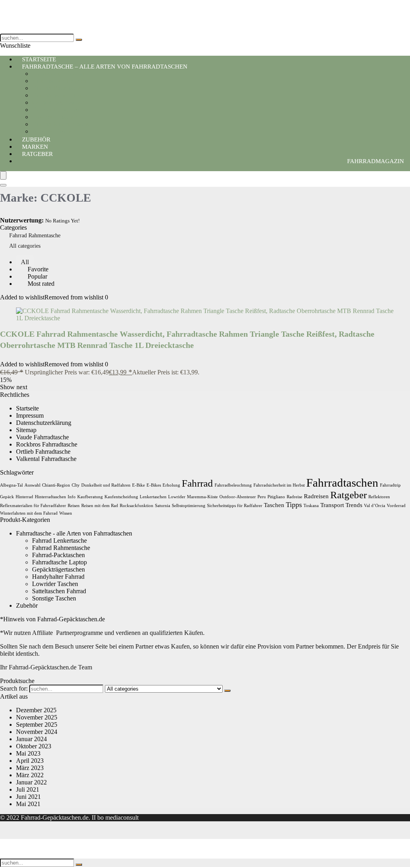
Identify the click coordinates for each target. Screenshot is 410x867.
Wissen (65, 513)
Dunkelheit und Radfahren (106, 485)
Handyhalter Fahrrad (58, 73)
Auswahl (32, 485)
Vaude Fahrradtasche (42, 437)
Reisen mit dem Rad (99, 505)
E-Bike (138, 485)
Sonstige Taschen (54, 598)
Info (72, 497)
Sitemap (26, 429)
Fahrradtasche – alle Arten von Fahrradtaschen (104, 66)
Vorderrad (396, 505)
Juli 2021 (27, 789)
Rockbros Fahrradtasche (46, 444)
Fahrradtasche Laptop (59, 95)
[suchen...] (79, 39)
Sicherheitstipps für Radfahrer (234, 505)
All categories (24, 246)
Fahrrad (197, 483)
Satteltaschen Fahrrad (59, 80)
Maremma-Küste (202, 497)
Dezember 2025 (36, 710)
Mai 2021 (28, 803)
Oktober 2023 (33, 746)
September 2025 (36, 724)
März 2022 (30, 775)
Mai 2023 (28, 753)
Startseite (27, 408)
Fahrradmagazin (375, 161)
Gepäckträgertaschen (58, 102)
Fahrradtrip (390, 485)
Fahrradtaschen (342, 482)
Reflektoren (379, 497)
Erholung (171, 485)
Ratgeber (37, 154)
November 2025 (36, 717)
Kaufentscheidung (121, 497)
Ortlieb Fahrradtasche (43, 451)
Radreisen (316, 496)
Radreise (294, 497)
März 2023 (30, 767)
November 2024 (36, 731)
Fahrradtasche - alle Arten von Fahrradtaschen (74, 533)
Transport (332, 504)
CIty (76, 485)
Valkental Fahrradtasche (46, 458)
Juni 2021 (28, 796)
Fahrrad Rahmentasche (61, 124)
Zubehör (27, 605)
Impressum (30, 415)
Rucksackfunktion (136, 505)
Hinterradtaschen (50, 497)
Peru (261, 497)
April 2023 (30, 760)
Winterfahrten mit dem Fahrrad (29, 513)
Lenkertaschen (153, 497)
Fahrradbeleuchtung (233, 485)
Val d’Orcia (374, 505)
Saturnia (162, 505)
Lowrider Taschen (55, 116)
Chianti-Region (56, 485)
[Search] (3, 185)
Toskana (311, 505)
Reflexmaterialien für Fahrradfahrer (33, 505)
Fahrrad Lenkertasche (59, 109)
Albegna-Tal (11, 485)
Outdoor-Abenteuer (237, 497)
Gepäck (7, 497)
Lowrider (176, 497)
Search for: (14, 688)
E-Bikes (154, 485)
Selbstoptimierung (188, 505)
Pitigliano (276, 497)
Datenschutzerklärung (43, 422)
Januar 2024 (31, 739)
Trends (354, 504)
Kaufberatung (90, 497)
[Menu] (3, 175)
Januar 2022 (31, 782)
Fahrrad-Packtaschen (58, 88)
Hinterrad (24, 497)
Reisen (74, 505)
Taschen (274, 504)
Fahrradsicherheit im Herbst (279, 485)
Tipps (294, 505)
